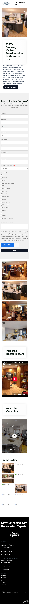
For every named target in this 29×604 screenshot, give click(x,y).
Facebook (3, 581)
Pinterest (3, 584)
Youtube (3, 577)
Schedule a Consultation (11, 87)
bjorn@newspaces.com (7, 560)
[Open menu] (12, 3)
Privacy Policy (5, 569)
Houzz (3, 582)
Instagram (3, 575)
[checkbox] (14, 197)
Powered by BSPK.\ (23, 602)
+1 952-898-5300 (6, 562)
